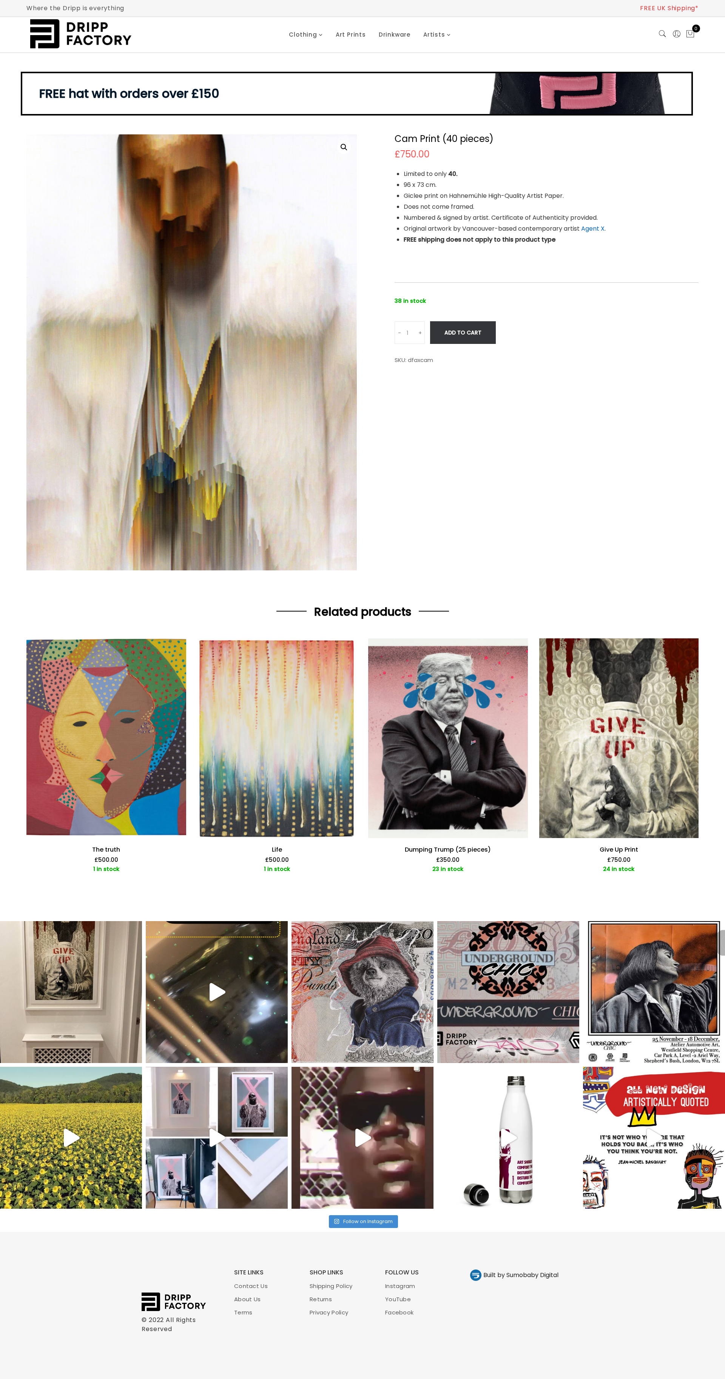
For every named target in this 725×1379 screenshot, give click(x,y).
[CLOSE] (479, 619)
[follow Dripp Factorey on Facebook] (306, 727)
